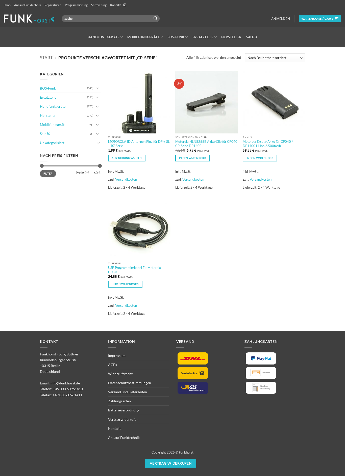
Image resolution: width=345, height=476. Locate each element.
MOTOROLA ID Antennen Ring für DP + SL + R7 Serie (139, 143)
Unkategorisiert (52, 143)
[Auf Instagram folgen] (124, 5)
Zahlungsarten (119, 401)
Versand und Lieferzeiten (127, 392)
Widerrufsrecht (120, 374)
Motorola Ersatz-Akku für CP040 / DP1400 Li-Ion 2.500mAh (268, 143)
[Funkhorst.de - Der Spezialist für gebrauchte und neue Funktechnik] (29, 18)
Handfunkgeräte (103, 37)
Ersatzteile (202, 37)
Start (46, 57)
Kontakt (115, 5)
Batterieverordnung (123, 410)
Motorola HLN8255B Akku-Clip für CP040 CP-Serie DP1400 (206, 143)
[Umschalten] (97, 88)
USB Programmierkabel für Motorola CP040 (134, 270)
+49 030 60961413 (68, 389)
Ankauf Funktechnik (27, 5)
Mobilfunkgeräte (143, 37)
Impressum (117, 355)
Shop (7, 5)
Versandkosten (126, 179)
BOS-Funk (175, 37)
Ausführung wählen (127, 157)
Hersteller (231, 37)
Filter (48, 173)
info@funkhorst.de (65, 383)
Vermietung (99, 5)
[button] (280, 18)
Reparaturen (52, 5)
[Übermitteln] (155, 18)
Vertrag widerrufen (123, 419)
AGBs (112, 364)
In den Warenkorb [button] (192, 157)
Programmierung (76, 5)
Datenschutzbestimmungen (129, 383)
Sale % (252, 37)
